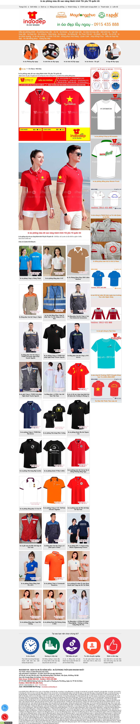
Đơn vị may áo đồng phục (26, 707)
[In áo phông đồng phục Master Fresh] (106, 158)
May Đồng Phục (97, 36)
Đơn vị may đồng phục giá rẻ (61, 720)
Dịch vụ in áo (31, 693)
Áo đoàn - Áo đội (100, 34)
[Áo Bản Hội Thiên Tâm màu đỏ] (106, 388)
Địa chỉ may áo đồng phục (96, 706)
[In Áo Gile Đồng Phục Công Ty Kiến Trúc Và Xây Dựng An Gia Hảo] (54, 297)
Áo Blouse (62, 34)
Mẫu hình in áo (34, 691)
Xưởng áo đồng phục (37, 706)
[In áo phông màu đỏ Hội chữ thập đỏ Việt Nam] (78, 490)
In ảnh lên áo (53, 691)
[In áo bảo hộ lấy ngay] (71, 59)
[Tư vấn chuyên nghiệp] (92, 654)
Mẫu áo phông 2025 (27, 32)
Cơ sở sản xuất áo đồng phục (77, 707)
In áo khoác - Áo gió (92, 61)
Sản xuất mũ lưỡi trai (28, 701)
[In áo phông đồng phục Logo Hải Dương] (30, 604)
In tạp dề (96, 691)
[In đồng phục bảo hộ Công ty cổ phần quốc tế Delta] (54, 528)
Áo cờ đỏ (112, 34)
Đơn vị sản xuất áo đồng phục (94, 707)
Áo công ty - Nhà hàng (47, 34)
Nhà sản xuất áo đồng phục (41, 707)
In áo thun (61, 691)
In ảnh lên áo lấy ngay (51, 61)
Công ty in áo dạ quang (58, 697)
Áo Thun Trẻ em (85, 34)
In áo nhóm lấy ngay (89, 693)
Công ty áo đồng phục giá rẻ (73, 717)
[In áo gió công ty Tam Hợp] (106, 313)
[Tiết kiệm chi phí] (71, 654)
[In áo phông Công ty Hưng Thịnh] (30, 260)
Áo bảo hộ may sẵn (91, 32)
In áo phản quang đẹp (69, 696)
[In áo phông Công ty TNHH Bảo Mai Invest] (30, 414)
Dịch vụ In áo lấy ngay (35, 696)
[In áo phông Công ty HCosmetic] (106, 114)
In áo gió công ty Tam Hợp (106, 331)
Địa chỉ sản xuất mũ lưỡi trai (107, 701)
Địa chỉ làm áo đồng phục (89, 709)
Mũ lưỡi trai (105, 32)
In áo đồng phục (69, 691)
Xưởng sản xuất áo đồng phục (112, 707)
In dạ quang (101, 696)
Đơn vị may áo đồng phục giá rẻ (47, 713)
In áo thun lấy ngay (113, 693)
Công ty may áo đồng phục (65, 706)
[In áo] (70, 30)
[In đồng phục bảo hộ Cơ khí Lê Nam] (106, 238)
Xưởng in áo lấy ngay (111, 697)
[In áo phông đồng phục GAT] (54, 260)
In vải (57, 694)
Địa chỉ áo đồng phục (25, 706)
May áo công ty (58, 699)
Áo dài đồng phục (30, 38)
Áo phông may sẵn (44, 32)
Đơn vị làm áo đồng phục (104, 709)
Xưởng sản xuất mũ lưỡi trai (74, 701)
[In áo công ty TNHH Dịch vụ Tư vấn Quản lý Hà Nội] (106, 198)
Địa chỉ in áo (47, 693)
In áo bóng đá (22, 693)
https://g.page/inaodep (47, 677)
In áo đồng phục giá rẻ (115, 710)
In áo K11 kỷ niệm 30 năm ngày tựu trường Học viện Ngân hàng (106, 296)
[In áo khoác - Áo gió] (92, 59)
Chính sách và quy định (88, 7)
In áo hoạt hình (64, 694)
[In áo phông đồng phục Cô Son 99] (30, 491)
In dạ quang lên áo (111, 696)
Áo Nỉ (56, 32)
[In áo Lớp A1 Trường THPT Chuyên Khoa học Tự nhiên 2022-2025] (106, 353)
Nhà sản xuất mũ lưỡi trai (42, 701)
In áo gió (77, 691)
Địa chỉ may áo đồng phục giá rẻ (66, 713)
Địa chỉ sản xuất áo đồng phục (27, 709)
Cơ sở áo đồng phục (102, 704)
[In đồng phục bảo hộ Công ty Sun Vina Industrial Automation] (78, 298)
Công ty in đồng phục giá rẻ (53, 722)
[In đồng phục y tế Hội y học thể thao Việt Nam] (54, 376)
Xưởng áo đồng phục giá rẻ (105, 717)
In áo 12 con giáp (47, 696)
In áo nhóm (117, 691)
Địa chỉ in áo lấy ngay (72, 697)
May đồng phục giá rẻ (96, 719)
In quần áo (45, 694)
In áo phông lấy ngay (101, 693)
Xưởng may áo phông (88, 699)
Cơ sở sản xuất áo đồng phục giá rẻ (33, 717)
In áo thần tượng (57, 696)
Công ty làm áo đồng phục (59, 709)
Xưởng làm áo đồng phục (44, 709)
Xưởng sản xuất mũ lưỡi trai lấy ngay (79, 703)
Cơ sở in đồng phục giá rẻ (37, 722)
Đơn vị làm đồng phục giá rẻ (102, 722)
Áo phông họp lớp (34, 699)
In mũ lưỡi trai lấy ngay (110, 699)
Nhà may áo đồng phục (50, 706)
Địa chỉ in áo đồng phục (73, 710)
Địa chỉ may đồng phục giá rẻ (44, 720)
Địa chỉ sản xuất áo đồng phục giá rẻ (91, 716)
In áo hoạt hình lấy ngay (110, 694)
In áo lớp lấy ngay (78, 693)
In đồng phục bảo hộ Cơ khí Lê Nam (106, 261)
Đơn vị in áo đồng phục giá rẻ (98, 711)
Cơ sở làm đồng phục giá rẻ (34, 723)
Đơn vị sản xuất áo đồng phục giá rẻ (70, 716)
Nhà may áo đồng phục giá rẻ (29, 713)
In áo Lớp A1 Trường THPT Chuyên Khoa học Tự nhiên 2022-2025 (106, 376)
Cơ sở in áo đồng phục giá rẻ (63, 711)
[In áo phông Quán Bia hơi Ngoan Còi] (78, 414)
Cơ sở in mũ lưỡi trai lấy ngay (45, 700)
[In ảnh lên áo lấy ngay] (51, 59)
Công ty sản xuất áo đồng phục (59, 707)
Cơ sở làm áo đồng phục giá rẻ (77, 714)
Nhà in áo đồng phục (31, 710)
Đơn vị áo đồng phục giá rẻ (36, 719)
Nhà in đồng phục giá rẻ (109, 720)
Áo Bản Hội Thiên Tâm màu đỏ (106, 401)
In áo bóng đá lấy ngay (65, 693)
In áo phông (45, 691)
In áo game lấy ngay (83, 694)
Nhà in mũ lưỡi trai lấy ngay (79, 700)
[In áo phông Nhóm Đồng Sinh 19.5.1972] (30, 565)
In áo (24, 69)
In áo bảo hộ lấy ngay (71, 61)
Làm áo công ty (68, 699)
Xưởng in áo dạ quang (45, 697)
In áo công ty (49, 699)
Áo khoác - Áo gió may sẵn (71, 32)
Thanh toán (105, 7)
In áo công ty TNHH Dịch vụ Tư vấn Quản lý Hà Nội (106, 216)
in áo (36, 685)
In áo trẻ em (52, 694)
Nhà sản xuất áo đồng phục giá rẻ (49, 716)
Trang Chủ (23, 7)
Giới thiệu (33, 7)
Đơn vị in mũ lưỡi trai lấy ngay (62, 700)
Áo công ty (43, 699)
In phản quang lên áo (82, 696)
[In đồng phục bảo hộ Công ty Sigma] (30, 299)
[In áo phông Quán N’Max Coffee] (54, 453)
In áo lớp (110, 691)
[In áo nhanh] (30, 654)
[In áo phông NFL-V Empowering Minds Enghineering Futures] (78, 528)
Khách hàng (72, 7)
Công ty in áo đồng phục (45, 710)
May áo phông (77, 699)
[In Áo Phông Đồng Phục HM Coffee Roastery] (78, 259)
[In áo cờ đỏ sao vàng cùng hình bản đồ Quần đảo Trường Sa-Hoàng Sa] (78, 376)
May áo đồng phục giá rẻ (67, 719)
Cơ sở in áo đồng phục (59, 710)
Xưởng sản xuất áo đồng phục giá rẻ (54, 717)
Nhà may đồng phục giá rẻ (94, 720)
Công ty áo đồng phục (89, 704)
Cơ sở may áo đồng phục (81, 706)
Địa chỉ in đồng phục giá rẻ (69, 722)
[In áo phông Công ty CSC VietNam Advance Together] (54, 490)
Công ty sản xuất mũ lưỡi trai (91, 701)
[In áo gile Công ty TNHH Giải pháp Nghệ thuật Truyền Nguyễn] (30, 376)
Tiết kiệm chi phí (71, 656)
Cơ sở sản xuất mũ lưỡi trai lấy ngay (100, 703)
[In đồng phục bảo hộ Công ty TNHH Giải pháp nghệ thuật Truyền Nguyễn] (30, 337)
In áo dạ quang (39, 36)
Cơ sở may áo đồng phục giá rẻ (85, 713)
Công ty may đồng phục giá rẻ (111, 719)
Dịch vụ (43, 7)
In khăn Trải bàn (53, 36)
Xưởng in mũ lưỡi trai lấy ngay (27, 700)
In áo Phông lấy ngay (30, 61)
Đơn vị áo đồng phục (115, 704)
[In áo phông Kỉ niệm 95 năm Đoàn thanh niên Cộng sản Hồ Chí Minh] (78, 565)
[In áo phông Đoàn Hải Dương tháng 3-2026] (54, 604)
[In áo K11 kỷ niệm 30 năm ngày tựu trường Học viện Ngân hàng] (106, 278)
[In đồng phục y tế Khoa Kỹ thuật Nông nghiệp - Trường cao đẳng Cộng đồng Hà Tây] (78, 603)
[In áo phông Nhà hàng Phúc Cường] (54, 415)
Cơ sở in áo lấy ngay (98, 697)
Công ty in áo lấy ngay (85, 697)
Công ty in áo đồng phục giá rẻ (45, 711)
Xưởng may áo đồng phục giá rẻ (103, 713)
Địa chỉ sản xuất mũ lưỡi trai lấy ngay (41, 704)
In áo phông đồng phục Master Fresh (106, 181)
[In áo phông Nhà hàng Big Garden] (30, 453)
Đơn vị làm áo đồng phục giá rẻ (95, 714)
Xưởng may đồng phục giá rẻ (78, 720)
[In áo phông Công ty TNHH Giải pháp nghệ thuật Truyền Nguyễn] (54, 338)
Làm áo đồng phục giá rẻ (82, 719)
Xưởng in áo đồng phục (101, 710)
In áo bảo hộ (83, 691)
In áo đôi (90, 691)
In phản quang (93, 696)
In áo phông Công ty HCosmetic (106, 136)
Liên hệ (115, 7)
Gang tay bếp (44, 38)
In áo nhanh (30, 656)
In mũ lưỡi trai (99, 699)
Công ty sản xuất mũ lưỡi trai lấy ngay (63, 704)
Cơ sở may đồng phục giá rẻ (27, 720)
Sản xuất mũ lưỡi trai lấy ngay (39, 703)
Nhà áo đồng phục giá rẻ (52, 719)
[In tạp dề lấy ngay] (112, 59)
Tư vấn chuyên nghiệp (92, 656)
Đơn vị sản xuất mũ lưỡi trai (57, 701)
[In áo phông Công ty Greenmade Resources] (54, 565)
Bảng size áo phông (57, 7)
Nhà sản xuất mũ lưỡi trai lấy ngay (58, 703)
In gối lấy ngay (73, 694)
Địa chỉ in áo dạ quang (31, 697)
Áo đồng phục (78, 704)
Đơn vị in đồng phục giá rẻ (85, 722)
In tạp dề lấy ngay (112, 61)
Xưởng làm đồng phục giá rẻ (50, 723)
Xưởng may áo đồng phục (112, 706)
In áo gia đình (103, 691)
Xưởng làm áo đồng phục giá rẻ (59, 714)
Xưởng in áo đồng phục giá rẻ (27, 711)
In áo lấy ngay (43, 685)
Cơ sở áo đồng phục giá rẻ (89, 717)
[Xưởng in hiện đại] (51, 654)
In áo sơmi (55, 693)
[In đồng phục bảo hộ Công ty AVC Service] (78, 338)
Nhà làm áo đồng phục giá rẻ (31, 716)
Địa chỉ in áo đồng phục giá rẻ (80, 711)
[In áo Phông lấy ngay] (30, 59)
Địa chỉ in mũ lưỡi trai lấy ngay (96, 700)
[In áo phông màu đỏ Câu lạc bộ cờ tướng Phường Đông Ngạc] (78, 452)
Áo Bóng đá (72, 34)
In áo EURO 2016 (24, 691)
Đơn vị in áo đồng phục (87, 710)
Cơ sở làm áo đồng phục (74, 709)
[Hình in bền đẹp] (112, 654)
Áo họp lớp (31, 34)
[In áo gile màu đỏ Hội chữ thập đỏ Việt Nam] (30, 528)
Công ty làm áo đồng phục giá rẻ (40, 714)
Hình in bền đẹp (112, 656)
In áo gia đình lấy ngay (34, 694)
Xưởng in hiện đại (51, 656)
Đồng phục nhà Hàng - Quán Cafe (75, 36)
